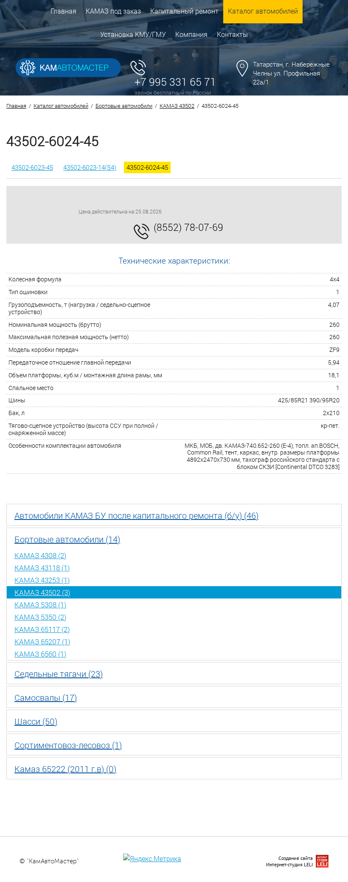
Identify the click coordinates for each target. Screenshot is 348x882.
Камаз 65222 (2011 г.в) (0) (65, 768)
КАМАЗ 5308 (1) (40, 605)
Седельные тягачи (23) (58, 673)
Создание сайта (295, 858)
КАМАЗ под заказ (113, 10)
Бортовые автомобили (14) (67, 539)
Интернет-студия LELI (289, 864)
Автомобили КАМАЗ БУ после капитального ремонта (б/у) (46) (136, 515)
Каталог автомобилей (263, 10)
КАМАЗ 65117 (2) (42, 629)
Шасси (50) (35, 721)
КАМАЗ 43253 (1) (42, 580)
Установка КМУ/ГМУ (133, 34)
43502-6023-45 (32, 167)
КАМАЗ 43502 (177, 106)
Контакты (232, 34)
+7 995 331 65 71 (175, 82)
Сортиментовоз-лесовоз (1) (68, 744)
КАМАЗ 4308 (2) (40, 555)
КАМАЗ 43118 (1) (42, 568)
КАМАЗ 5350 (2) (40, 617)
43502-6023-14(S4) (89, 167)
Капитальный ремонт (184, 10)
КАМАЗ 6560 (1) (40, 654)
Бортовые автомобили (123, 106)
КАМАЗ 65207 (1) (42, 641)
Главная (63, 10)
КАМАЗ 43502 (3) (42, 592)
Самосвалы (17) (45, 697)
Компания (191, 34)
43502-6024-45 (147, 167)
